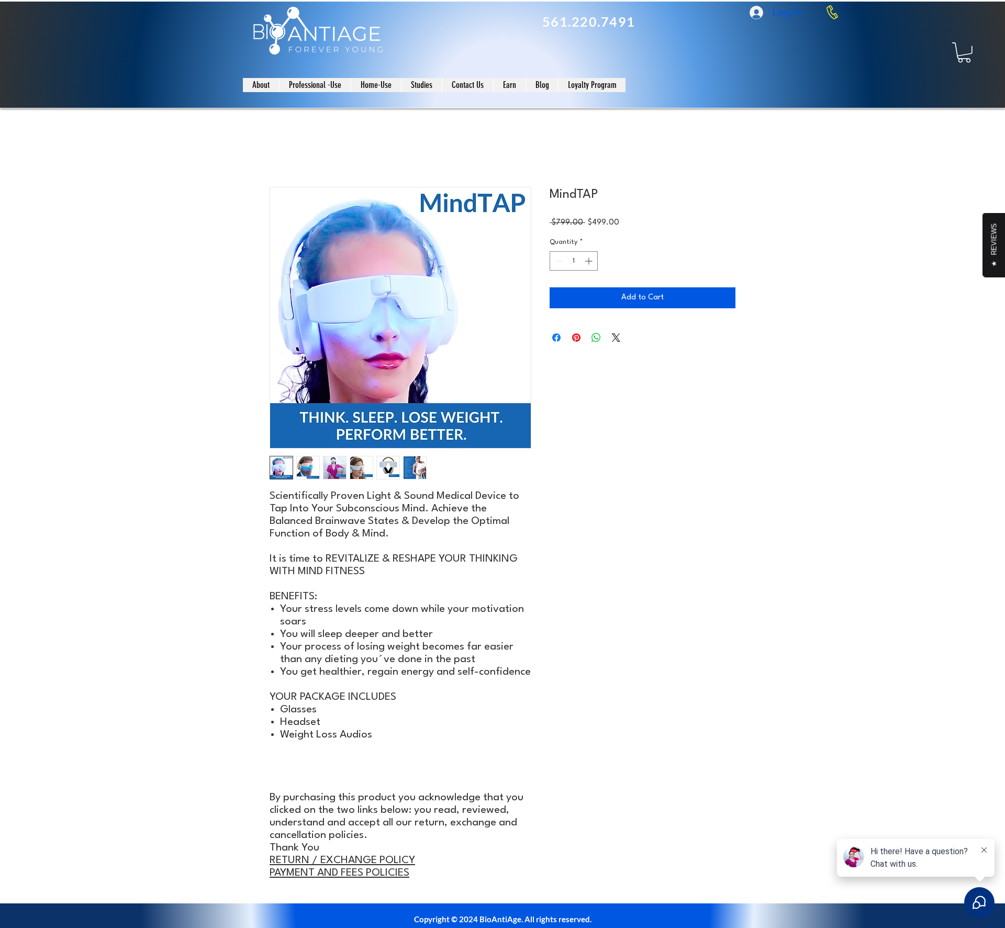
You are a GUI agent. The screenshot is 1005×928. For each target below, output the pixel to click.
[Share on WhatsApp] (596, 337)
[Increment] (589, 261)
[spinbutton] (573, 261)
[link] (964, 52)
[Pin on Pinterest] (576, 337)
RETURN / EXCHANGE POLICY (342, 860)
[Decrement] (557, 261)
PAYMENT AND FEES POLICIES (339, 873)
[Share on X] (616, 337)
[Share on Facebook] (556, 337)
